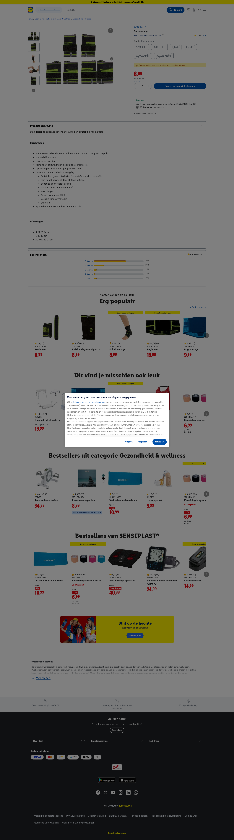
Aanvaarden (160, 441)
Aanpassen (142, 441)
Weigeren (129, 441)
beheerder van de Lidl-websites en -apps (89, 402)
